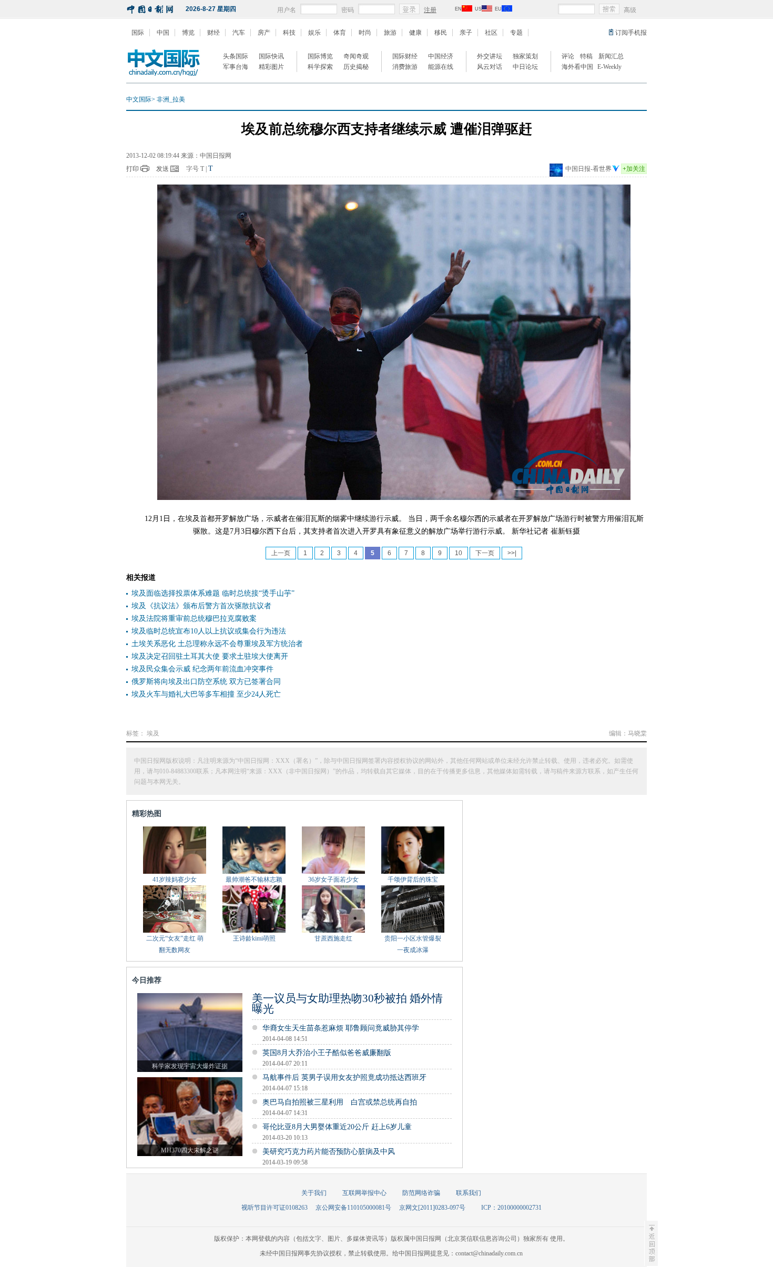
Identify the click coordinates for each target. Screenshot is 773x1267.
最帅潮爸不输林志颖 (254, 879)
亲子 (466, 32)
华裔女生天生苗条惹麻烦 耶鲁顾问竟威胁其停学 (340, 1028)
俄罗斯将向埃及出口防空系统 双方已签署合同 (206, 682)
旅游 (390, 32)
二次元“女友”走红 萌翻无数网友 (175, 944)
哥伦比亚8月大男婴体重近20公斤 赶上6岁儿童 (337, 1127)
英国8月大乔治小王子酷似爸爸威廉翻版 (326, 1053)
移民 (440, 32)
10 (458, 553)
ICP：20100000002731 (511, 1207)
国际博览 (320, 56)
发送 (162, 168)
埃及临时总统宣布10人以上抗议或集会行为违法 (208, 631)
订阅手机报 (631, 32)
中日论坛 (525, 66)
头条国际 (235, 56)
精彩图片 (271, 66)
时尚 (365, 32)
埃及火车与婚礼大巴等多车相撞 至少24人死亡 (206, 694)
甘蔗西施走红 (333, 938)
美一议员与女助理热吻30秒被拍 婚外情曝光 (347, 1003)
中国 (163, 32)
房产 (264, 32)
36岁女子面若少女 (333, 879)
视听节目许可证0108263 (274, 1207)
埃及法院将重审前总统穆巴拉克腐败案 (194, 618)
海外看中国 (577, 66)
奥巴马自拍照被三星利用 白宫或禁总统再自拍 (339, 1102)
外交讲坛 (489, 56)
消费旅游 (405, 66)
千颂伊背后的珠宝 (413, 879)
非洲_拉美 (171, 99)
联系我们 (468, 1193)
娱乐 (314, 32)
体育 (339, 32)
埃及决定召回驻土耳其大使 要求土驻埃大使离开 (209, 656)
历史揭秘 (356, 66)
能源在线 (440, 66)
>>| (511, 553)
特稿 (586, 56)
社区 (491, 32)
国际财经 (405, 56)
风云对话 (489, 66)
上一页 (280, 553)
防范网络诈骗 (421, 1193)
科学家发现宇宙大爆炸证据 (190, 1066)
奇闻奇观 (356, 56)
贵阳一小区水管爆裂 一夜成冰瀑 (412, 944)
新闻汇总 (611, 56)
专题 (516, 32)
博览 (188, 32)
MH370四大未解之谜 (190, 1150)
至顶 (651, 1243)
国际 (137, 32)
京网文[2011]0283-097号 (432, 1207)
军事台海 (235, 66)
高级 (630, 10)
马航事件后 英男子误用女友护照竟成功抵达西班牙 (344, 1077)
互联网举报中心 (364, 1193)
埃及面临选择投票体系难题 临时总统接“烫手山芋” (212, 593)
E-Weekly (609, 66)
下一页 (484, 553)
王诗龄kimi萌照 (254, 938)
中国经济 (440, 56)
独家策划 (525, 56)
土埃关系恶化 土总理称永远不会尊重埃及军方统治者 (217, 644)
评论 (568, 56)
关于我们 (314, 1193)
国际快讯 (271, 56)
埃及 (153, 733)
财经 (213, 32)
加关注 (634, 168)
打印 (132, 168)
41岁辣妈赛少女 (174, 879)
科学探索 (320, 66)
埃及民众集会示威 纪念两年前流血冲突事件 (202, 669)
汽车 (238, 32)
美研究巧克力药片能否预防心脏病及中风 (328, 1152)
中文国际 (138, 99)
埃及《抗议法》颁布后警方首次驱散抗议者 (201, 606)
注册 (430, 10)
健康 (415, 32)
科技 (289, 32)
